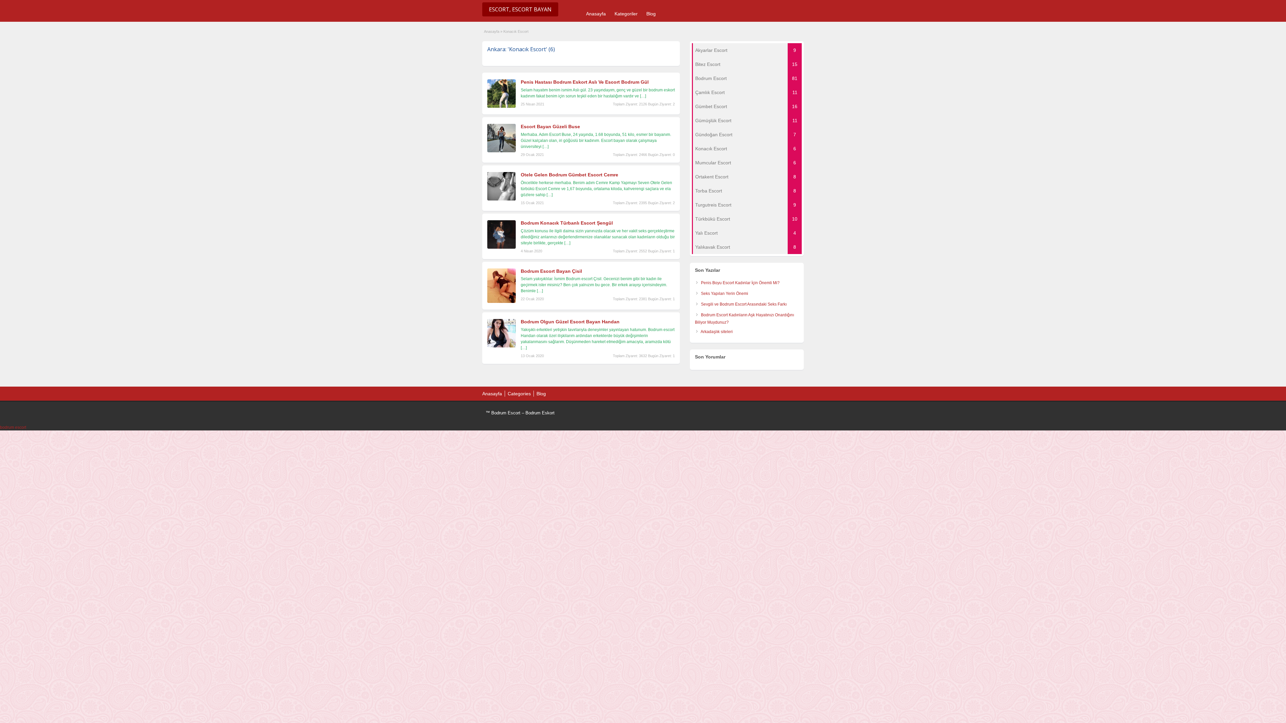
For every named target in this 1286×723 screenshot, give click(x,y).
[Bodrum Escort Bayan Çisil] (501, 301)
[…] (643, 96)
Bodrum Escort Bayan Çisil (551, 271)
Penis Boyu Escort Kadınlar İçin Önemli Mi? (740, 282)
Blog (651, 13)
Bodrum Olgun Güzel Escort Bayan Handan (570, 321)
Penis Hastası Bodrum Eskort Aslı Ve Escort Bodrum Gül (585, 82)
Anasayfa (596, 13)
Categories (519, 393)
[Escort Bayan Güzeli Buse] (501, 151)
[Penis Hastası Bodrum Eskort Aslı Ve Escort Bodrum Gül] (501, 106)
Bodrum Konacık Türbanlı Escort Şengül (567, 223)
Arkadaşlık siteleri (717, 331)
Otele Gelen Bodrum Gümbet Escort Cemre (569, 174)
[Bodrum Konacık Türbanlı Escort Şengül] (501, 247)
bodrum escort (13, 427)
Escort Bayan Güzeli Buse (550, 126)
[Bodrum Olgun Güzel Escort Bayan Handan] (501, 346)
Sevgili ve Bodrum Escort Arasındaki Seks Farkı (744, 304)
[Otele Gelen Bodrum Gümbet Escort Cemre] (501, 199)
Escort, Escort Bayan (520, 9)
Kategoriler (626, 13)
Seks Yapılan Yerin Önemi (724, 293)
